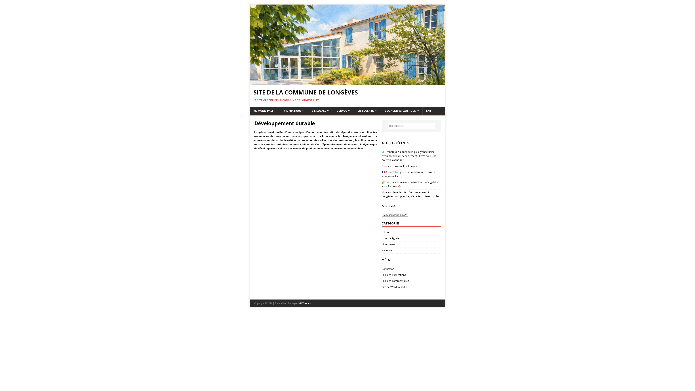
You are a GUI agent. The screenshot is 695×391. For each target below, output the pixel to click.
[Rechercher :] (411, 126)
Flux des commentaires (395, 281)
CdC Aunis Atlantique (400, 110)
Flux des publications (394, 275)
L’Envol (342, 110)
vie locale (387, 250)
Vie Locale (319, 110)
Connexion (388, 269)
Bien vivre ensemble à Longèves (401, 166)
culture (386, 232)
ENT (428, 110)
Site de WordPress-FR (394, 287)
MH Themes (304, 303)
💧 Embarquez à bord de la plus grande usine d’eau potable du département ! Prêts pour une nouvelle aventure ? (409, 156)
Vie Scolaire (366, 110)
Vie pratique (292, 110)
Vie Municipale (263, 110)
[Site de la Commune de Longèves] (347, 83)
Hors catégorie (390, 238)
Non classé (388, 244)
